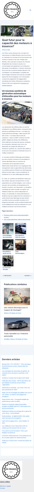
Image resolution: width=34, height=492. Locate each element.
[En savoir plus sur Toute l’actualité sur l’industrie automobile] (17, 324)
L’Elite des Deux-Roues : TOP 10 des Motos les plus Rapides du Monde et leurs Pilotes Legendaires (16, 383)
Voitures (6, 313)
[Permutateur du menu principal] (30, 10)
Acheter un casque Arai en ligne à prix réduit (15, 378)
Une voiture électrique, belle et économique (17, 219)
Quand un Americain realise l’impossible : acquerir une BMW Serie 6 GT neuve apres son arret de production (16, 406)
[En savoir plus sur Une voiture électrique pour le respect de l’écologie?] (17, 296)
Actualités (7, 339)
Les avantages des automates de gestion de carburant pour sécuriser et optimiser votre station (15, 373)
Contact (2, 488)
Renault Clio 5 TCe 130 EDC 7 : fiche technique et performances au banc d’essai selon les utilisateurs (16, 366)
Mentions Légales (5, 486)
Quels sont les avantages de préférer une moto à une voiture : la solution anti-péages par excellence (17, 394)
